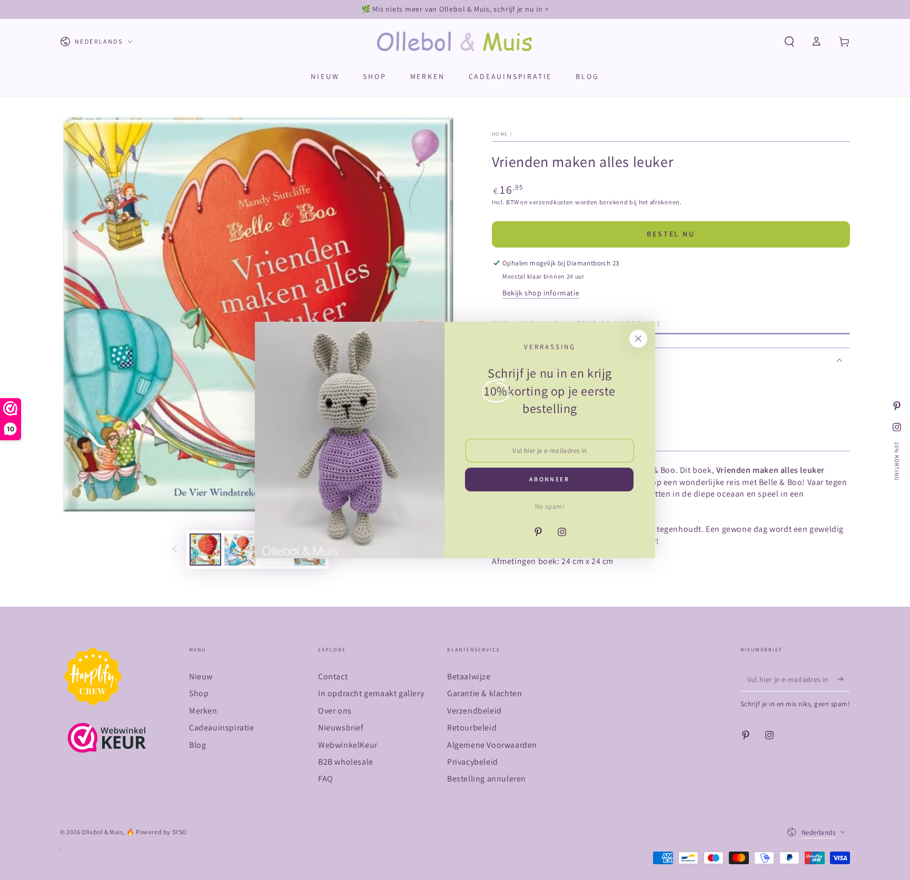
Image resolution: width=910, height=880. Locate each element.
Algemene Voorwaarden (492, 744)
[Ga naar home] (455, 41)
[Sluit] (638, 338)
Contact (333, 676)
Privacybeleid (472, 761)
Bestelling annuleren (486, 778)
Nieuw (201, 676)
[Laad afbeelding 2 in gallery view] (240, 549)
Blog (197, 744)
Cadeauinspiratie (221, 727)
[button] (789, 41)
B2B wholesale (345, 761)
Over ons (335, 710)
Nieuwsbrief (341, 727)
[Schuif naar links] (174, 549)
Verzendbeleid (474, 710)
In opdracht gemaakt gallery (371, 693)
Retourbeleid (472, 727)
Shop (199, 693)
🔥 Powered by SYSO (156, 832)
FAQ (325, 778)
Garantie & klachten (484, 693)
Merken (203, 710)
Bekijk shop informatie (540, 293)
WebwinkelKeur (348, 744)
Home (500, 134)
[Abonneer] (844, 679)
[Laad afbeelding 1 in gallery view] (205, 549)
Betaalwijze (469, 676)
